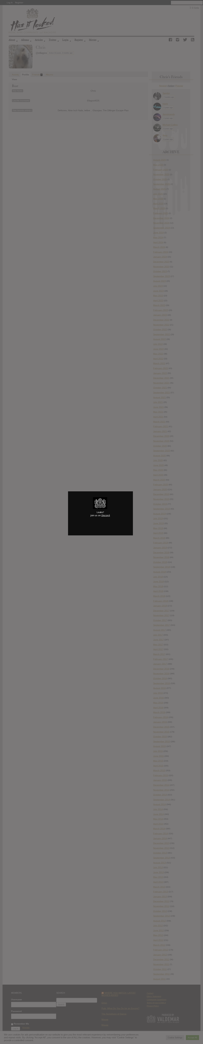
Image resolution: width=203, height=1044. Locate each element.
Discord (105, 515)
